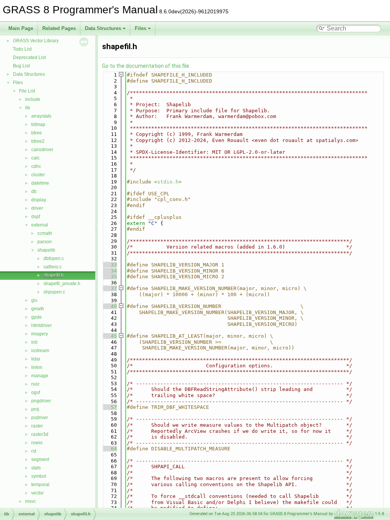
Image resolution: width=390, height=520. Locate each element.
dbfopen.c (53, 258)
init (34, 342)
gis (34, 300)
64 (109, 448)
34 (109, 271)
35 (109, 276)
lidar (35, 359)
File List (27, 91)
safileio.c (52, 267)
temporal (40, 484)
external (39, 225)
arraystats (41, 116)
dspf (35, 216)
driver (37, 208)
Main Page (20, 28)
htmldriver (41, 325)
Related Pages (59, 28)
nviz (35, 384)
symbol (38, 476)
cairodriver (42, 149)
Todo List (22, 49)
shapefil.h (53, 275)
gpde (36, 317)
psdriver (39, 417)
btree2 (38, 141)
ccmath (44, 233)
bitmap (38, 124)
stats (36, 468)
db (34, 191)
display (38, 200)
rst (33, 451)
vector (37, 493)
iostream (40, 350)
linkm (36, 367)
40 (109, 306)
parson (44, 241)
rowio (37, 442)
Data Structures (103, 28)
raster (37, 426)
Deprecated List (29, 57)
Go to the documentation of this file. (146, 66)
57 (109, 407)
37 (109, 288)
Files (140, 28)
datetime (40, 183)
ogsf (35, 392)
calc (35, 158)
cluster (38, 174)
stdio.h (168, 182)
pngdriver (41, 401)
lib (27, 107)
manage (39, 375)
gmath (37, 308)
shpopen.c (54, 292)
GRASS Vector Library (36, 40)
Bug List (21, 66)
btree (36, 133)
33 (109, 265)
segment (40, 459)
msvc (30, 501)
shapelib (46, 250)
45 (109, 336)
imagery (39, 334)
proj (35, 409)
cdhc (36, 166)
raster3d (39, 434)
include (32, 99)
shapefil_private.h (61, 283)
